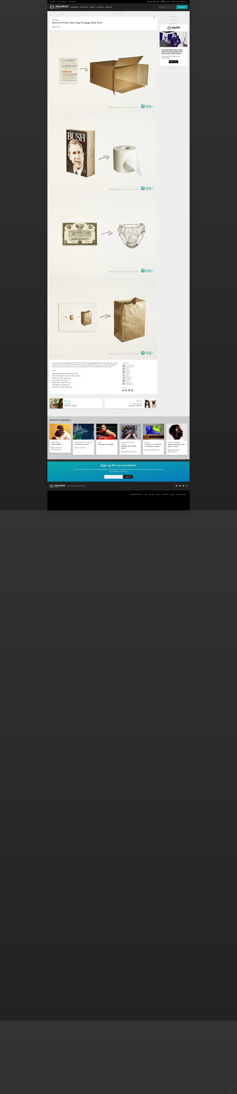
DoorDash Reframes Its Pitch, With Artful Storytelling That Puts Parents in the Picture (172, 52)
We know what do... (136, 406)
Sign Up (169, 477)
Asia (126, 375)
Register (158, 1)
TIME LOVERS (55, 442)
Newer (68, 401)
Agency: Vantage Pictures (152, 450)
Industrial (128, 384)
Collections (100, 7)
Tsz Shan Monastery (174, 442)
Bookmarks (167, 1)
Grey (58, 27)
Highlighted (74, 7)
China (127, 372)
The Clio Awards (61, 1)
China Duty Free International (83, 442)
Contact (151, 494)
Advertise (165, 494)
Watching (177, 1)
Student (92, 7)
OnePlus (147, 442)
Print (127, 381)
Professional (84, 7)
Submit (185, 1)
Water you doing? (70, 406)
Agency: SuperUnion (80, 447)
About (158, 494)
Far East (128, 378)
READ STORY (173, 62)
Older (141, 401)
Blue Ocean (55, 20)
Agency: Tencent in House (128, 451)
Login (150, 1)
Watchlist (109, 7)
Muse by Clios (72, 1)
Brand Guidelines (181, 494)
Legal (172, 494)
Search (183, 7)
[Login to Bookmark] (154, 17)
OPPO (99, 442)
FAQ (146, 494)
